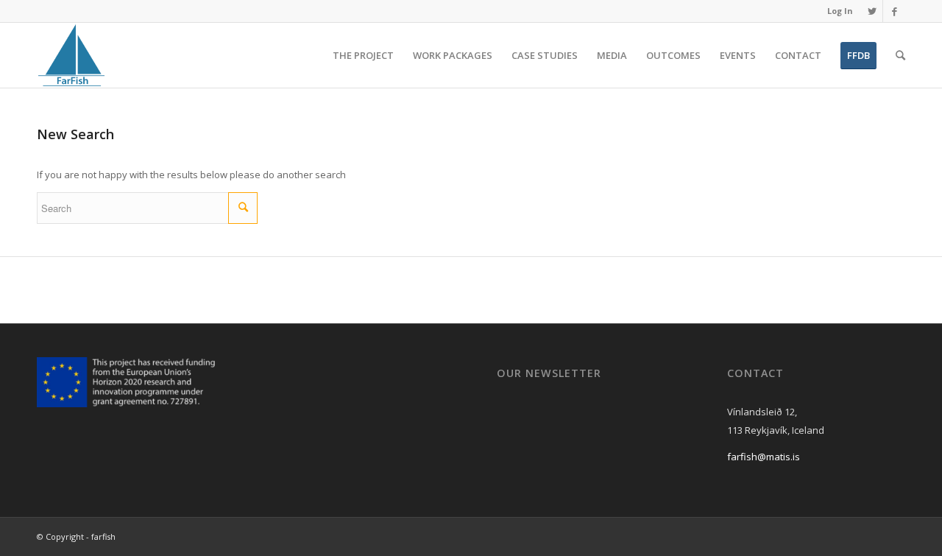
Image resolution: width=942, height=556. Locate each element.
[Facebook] (894, 11)
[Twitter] (871, 11)
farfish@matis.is (763, 456)
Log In (840, 10)
